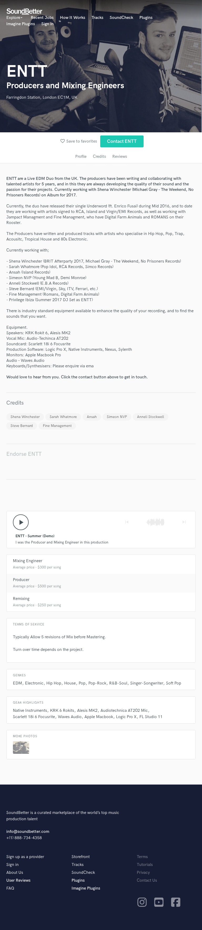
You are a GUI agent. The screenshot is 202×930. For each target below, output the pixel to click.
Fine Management (57, 426)
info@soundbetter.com (27, 831)
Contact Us (147, 880)
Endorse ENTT (24, 454)
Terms (142, 856)
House (70, 683)
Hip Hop (53, 683)
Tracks (97, 17)
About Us (14, 872)
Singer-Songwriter (146, 683)
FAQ (10, 888)
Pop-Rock (97, 683)
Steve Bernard (22, 426)
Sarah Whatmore (63, 417)
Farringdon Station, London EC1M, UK (41, 97)
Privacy (143, 872)
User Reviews (18, 880)
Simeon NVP (117, 417)
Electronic (34, 683)
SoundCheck (121, 17)
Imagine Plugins (20, 24)
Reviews (119, 156)
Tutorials (145, 864)
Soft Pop (173, 683)
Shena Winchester (25, 417)
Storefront (81, 856)
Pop (82, 683)
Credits (99, 156)
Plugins (146, 17)
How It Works (72, 17)
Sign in (47, 24)
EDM (17, 683)
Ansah (92, 417)
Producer (21, 579)
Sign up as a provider (25, 856)
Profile (81, 156)
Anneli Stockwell (150, 417)
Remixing (21, 598)
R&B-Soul (118, 683)
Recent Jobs (42, 17)
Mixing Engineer (27, 560)
